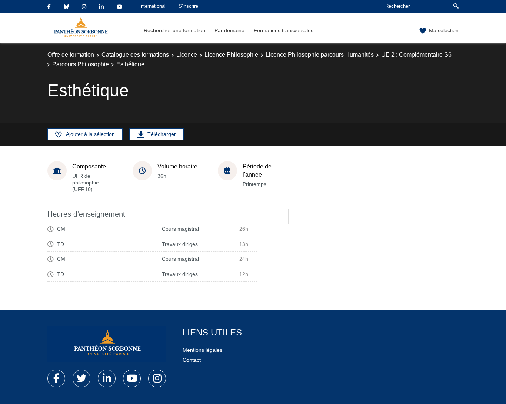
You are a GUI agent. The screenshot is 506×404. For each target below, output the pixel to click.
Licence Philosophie (231, 54)
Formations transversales (283, 30)
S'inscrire (188, 6)
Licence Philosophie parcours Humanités (320, 54)
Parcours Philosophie (80, 64)
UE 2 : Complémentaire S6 (416, 54)
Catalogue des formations (135, 54)
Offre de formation (70, 54)
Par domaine (229, 30)
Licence (186, 54)
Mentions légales (202, 350)
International (152, 6)
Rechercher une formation (174, 30)
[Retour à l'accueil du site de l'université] (106, 344)
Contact (192, 360)
